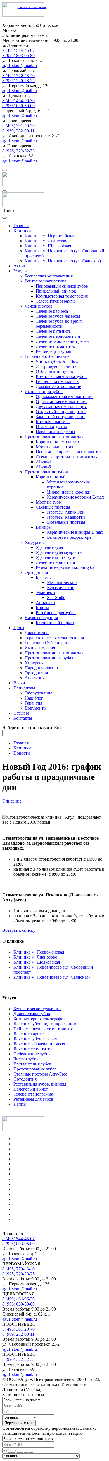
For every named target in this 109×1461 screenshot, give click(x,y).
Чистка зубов (26, 1059)
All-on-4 (43, 461)
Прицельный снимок (56, 291)
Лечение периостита (55, 562)
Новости (21, 753)
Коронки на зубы (52, 477)
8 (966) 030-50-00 (18, 105)
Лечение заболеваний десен (62, 341)
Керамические (60, 587)
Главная (21, 743)
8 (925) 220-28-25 (18, 80)
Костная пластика (53, 421)
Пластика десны (51, 426)
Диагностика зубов (31, 1013)
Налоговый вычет (30, 1089)
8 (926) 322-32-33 (18, 151)
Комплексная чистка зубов (61, 376)
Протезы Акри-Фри (66, 512)
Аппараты (45, 602)
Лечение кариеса (52, 311)
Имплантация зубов (44, 391)
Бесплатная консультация (49, 276)
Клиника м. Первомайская (38, 952)
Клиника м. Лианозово (35, 957)
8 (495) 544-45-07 (18, 50)
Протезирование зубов (46, 472)
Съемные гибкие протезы (37, 1194)
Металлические (62, 582)
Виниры (44, 527)
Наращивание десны (55, 431)
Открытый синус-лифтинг (61, 411)
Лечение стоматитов (55, 346)
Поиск (8, 210)
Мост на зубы (49, 502)
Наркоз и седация (41, 617)
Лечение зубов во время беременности (59, 324)
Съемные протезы (53, 507)
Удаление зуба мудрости (59, 552)
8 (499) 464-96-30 (18, 100)
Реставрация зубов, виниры (39, 1084)
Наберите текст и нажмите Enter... (34, 727)
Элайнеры (45, 592)
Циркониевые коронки (69, 492)
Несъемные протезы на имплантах (69, 451)
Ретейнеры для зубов (56, 612)
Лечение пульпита (53, 331)
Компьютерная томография (62, 296)
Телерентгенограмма (55, 301)
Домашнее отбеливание (58, 386)
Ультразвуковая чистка (57, 366)
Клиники (22, 748)
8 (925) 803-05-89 (18, 55)
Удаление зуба (49, 547)
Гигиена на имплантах (57, 381)
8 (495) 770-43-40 (18, 75)
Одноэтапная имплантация (61, 401)
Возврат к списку (18, 930)
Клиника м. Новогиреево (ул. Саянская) (51, 977)
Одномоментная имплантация (64, 396)
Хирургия (34, 542)
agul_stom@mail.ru (19, 65)
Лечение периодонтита (58, 336)
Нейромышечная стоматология (43, 1028)
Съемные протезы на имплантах (67, 456)
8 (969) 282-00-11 (18, 130)
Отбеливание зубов (54, 371)
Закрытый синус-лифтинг (60, 416)
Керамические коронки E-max (75, 497)
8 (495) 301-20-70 (18, 125)
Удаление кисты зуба (56, 557)
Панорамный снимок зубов (62, 286)
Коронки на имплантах (58, 441)
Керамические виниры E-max (75, 532)
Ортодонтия (36, 572)
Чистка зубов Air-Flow (57, 361)
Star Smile (56, 597)
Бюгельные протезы (66, 522)
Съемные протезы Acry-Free (40, 1074)
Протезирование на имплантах (54, 436)
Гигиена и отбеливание (47, 356)
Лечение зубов (39, 306)
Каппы (42, 607)
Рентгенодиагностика (45, 281)
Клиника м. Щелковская (36, 962)
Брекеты (44, 577)
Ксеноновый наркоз (55, 622)
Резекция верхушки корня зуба (65, 567)
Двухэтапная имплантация (61, 406)
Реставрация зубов (53, 351)
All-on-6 (43, 466)
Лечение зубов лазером (58, 316)
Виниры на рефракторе (69, 537)
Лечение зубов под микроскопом (44, 1023)
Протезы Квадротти (66, 517)
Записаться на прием (32, 7)
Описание (12, 801)
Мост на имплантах (54, 446)
